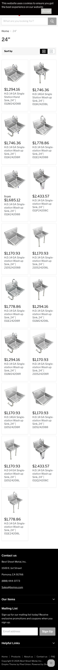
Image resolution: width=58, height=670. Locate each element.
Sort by (8, 51)
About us (28, 656)
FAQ (53, 656)
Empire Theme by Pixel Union (16, 664)
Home (5, 31)
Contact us (42, 656)
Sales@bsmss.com (12, 587)
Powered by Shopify (42, 664)
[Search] (52, 21)
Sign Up (47, 631)
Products (15, 656)
